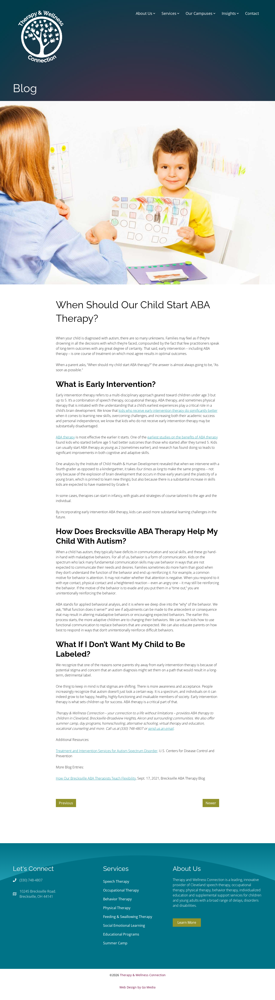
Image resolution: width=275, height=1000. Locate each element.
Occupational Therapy (121, 890)
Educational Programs (121, 934)
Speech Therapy (116, 881)
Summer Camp (115, 943)
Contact (252, 13)
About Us (144, 13)
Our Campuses (199, 13)
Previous (66, 803)
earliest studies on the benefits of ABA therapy (182, 437)
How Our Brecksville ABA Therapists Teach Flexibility (96, 778)
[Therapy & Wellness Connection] (41, 36)
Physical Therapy (116, 907)
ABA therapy (65, 437)
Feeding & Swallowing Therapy (127, 916)
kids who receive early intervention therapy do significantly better (168, 410)
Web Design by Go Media (137, 987)
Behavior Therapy (117, 899)
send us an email (161, 728)
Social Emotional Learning (124, 925)
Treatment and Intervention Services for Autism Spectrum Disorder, (107, 750)
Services (169, 13)
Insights (229, 13)
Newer (211, 803)
